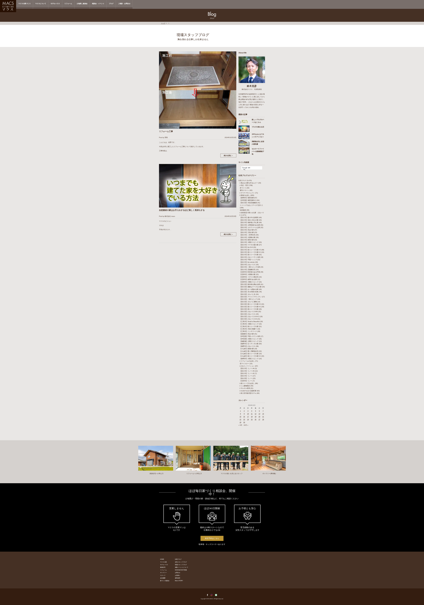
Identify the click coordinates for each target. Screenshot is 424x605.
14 (263, 414)
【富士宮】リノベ (246, 378)
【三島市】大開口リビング (249, 324)
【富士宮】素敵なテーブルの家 (250, 287)
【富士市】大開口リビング (249, 242)
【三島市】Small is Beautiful (249, 321)
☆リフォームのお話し (247, 361)
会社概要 (162, 578)
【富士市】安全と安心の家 (249, 220)
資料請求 (177, 578)
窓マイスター (244, 363)
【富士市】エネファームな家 (250, 227)
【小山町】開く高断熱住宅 (249, 351)
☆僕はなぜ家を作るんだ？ (248, 183)
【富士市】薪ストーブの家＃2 (250, 252)
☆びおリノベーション (247, 366)
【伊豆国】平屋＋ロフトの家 (250, 336)
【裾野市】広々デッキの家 (249, 344)
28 (263, 419)
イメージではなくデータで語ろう (251, 205)
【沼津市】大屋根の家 (247, 274)
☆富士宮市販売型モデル (247, 393)
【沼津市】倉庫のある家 (248, 279)
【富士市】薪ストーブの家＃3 (250, 250)
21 (263, 416)
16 (244, 416)
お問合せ (177, 572)
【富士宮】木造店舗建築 (248, 203)
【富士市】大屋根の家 (247, 237)
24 (248, 419)
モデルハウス (55, 3)
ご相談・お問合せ (124, 3)
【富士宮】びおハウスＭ (248, 319)
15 (240, 416)
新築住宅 (162, 567)
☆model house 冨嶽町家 (247, 391)
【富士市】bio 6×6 (246, 247)
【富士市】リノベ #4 (247, 368)
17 (248, 416)
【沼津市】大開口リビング (249, 282)
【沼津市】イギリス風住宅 (249, 277)
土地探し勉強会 (82, 3)
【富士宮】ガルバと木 (247, 294)
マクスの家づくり (24, 3)
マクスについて (40, 3)
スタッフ (162, 575)
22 (240, 419)
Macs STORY (179, 580)
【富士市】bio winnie (247, 262)
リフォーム (68, 3)
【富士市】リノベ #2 (247, 373)
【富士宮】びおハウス (247, 314)
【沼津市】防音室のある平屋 (250, 272)
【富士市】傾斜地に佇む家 (249, 222)
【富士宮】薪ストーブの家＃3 (250, 304)
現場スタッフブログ (181, 564)
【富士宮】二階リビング (248, 299)
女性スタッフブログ (181, 562)
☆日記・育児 (243, 185)
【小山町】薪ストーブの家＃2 (250, 356)
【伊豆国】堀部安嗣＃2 (248, 200)
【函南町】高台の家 (247, 334)
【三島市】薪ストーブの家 (249, 326)
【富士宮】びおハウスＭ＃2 (249, 316)
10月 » (246, 425)
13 (259, 414)
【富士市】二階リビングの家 (250, 267)
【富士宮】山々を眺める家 (249, 289)
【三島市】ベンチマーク (248, 331)
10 (248, 414)
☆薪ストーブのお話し (247, 383)
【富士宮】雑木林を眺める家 (250, 284)
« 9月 (240, 425)
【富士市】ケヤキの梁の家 (249, 245)
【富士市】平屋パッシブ (248, 259)
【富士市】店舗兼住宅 (247, 269)
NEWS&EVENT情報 (181, 570)
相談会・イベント (98, 3)
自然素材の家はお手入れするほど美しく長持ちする (182, 210)
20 (259, 416)
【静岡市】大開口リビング (249, 358)
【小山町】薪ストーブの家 (249, 353)
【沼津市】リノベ (246, 381)
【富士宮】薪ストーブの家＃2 (250, 307)
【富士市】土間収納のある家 (250, 225)
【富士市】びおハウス (247, 264)
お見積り (177, 575)
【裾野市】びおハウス (247, 346)
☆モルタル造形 (244, 388)
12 (255, 414)
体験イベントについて (181, 567)
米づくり (243, 188)
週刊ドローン (244, 190)
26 (255, 419)
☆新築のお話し (244, 195)
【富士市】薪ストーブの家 (249, 254)
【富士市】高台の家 (247, 230)
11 (251, 414)
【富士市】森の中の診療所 (249, 217)
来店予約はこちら (212, 538)
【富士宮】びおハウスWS (249, 311)
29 (240, 422)
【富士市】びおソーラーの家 (250, 257)
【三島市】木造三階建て (248, 329)
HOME (162, 559)
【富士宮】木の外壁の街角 (249, 292)
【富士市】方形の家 (247, 232)
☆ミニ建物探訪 (244, 386)
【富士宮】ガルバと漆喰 (248, 302)
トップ (163, 23)
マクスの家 (163, 562)
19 (255, 416)
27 (259, 419)
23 (244, 419)
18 (252, 416)
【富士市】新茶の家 (247, 240)
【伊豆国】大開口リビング (249, 339)
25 (252, 419)
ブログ (111, 3)
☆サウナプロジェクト (247, 193)
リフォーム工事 (166, 131)
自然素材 (243, 210)
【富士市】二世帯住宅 (247, 235)
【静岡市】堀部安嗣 (247, 198)
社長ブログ (242, 180)
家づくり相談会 (164, 580)
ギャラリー (163, 572)
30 (244, 422)
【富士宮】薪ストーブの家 (249, 309)
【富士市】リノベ (246, 376)
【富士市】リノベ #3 (247, 371)
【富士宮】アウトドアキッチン (250, 297)
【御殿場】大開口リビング (249, 341)
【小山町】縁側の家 (247, 349)
